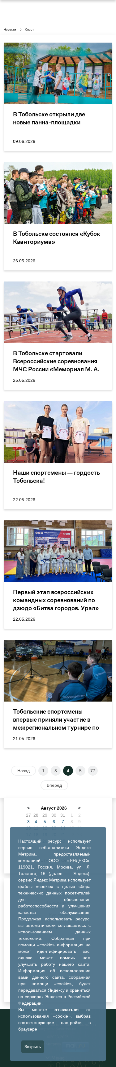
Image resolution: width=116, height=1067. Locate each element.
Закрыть (32, 1046)
